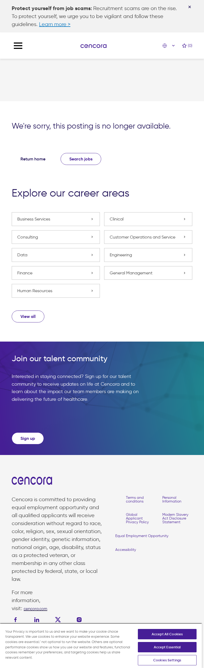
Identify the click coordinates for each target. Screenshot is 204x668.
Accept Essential (167, 647)
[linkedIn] (36, 619)
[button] (28, 316)
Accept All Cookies (167, 634)
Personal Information (171, 499)
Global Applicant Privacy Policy (137, 518)
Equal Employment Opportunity (141, 536)
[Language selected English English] (170, 45)
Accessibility (125, 549)
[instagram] (79, 619)
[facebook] (17, 619)
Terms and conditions (135, 499)
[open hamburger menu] (18, 45)
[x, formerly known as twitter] (58, 619)
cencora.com (35, 608)
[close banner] (189, 7)
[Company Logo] (93, 45)
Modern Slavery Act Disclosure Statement (175, 518)
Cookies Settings (167, 660)
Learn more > (54, 24)
